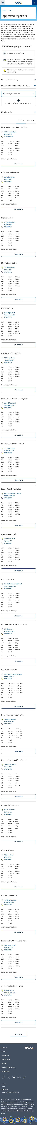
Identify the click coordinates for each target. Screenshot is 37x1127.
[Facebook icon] (3, 1078)
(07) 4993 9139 (8, 136)
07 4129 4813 (8, 814)
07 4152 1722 (8, 633)
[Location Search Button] (33, 94)
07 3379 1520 (8, 453)
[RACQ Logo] (30, 1047)
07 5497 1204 (8, 859)
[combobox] (15, 94)
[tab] (21, 121)
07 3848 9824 (8, 407)
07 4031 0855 (8, 904)
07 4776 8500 (8, 227)
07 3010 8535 (8, 498)
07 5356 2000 (8, 543)
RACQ (4, 10)
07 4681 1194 (8, 317)
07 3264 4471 (8, 588)
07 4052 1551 (8, 769)
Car (10, 10)
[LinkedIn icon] (24, 1078)
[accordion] (18, 80)
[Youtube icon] (13, 1078)
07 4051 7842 (8, 272)
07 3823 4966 (8, 950)
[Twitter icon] (8, 1078)
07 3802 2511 (8, 679)
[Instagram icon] (19, 1078)
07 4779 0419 (8, 362)
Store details (18, 164)
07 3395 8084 (8, 724)
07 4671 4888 (8, 995)
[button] (2, 2)
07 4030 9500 (8, 181)
